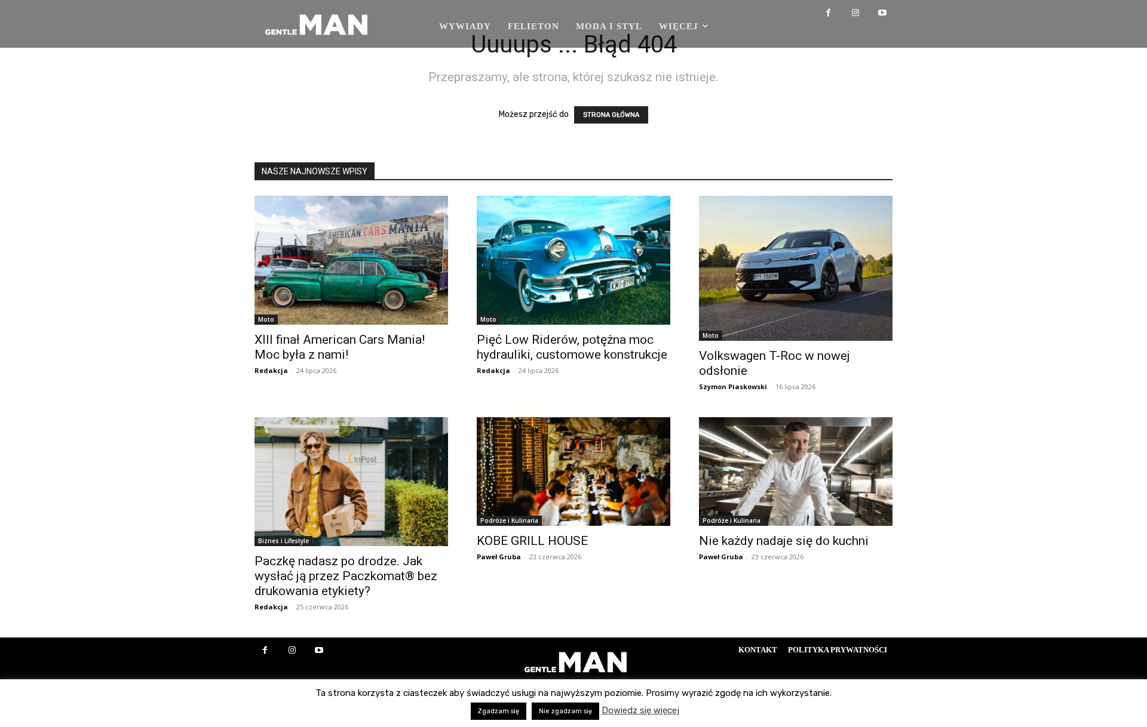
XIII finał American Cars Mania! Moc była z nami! (339, 347)
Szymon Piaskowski (733, 386)
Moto (266, 319)
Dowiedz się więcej (640, 710)
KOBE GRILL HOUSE (532, 541)
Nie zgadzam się (565, 711)
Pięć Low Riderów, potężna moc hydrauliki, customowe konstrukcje (572, 347)
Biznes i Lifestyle (283, 541)
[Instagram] (855, 13)
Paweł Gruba (499, 556)
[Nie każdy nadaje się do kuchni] (796, 471)
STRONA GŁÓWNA (611, 115)
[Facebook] (828, 13)
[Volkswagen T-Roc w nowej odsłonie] (796, 268)
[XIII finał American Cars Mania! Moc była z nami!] (351, 260)
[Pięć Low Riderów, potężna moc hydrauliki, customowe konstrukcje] (573, 260)
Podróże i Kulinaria (509, 520)
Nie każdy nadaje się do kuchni (784, 541)
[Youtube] (882, 13)
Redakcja (271, 370)
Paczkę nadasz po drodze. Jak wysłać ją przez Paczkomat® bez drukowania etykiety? (345, 576)
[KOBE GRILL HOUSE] (573, 471)
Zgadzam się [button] (498, 711)
